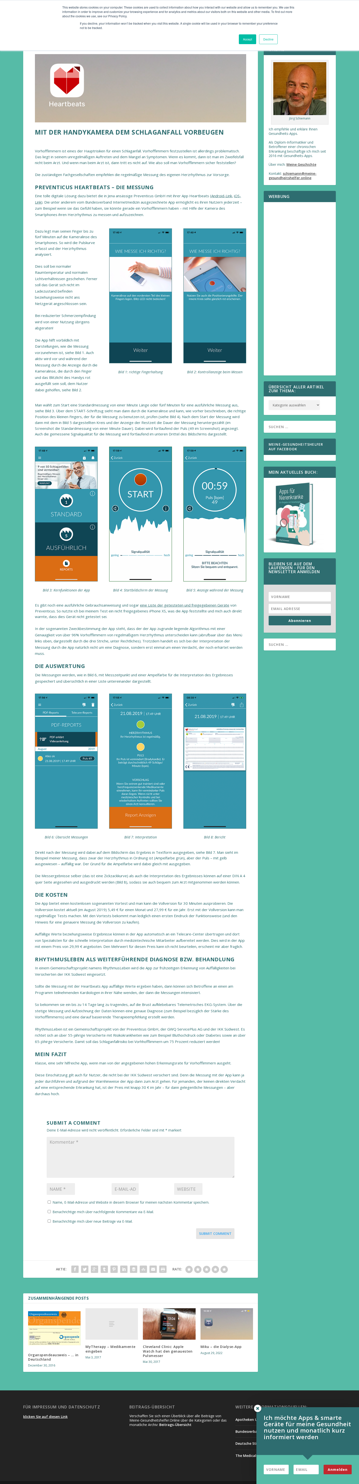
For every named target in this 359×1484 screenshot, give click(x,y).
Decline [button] (268, 39)
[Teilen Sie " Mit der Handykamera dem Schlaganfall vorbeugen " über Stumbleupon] (143, 1269)
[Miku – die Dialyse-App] (227, 1324)
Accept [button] (247, 39)
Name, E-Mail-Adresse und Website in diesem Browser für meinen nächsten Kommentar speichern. (131, 1202)
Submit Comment (215, 1233)
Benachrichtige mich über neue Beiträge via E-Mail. (93, 1221)
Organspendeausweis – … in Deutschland (53, 1357)
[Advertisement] (300, 292)
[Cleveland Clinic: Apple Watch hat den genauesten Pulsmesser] (169, 1324)
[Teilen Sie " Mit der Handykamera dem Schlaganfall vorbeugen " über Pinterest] (114, 1269)
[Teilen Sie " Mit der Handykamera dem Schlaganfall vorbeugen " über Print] (163, 1269)
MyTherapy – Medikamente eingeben (110, 1348)
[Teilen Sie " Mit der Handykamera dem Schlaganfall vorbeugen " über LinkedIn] (124, 1269)
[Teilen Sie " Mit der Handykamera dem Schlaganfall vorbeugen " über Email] (153, 1269)
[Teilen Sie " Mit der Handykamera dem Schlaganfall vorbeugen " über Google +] (94, 1269)
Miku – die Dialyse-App (221, 1346)
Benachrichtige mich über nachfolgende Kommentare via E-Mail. (103, 1211)
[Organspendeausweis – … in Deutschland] (54, 1328)
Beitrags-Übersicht (175, 1424)
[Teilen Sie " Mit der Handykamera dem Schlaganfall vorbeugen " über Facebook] (75, 1269)
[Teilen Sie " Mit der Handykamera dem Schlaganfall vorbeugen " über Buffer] (133, 1269)
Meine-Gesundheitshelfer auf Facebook (296, 446)
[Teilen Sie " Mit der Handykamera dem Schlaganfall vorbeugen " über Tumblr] (104, 1269)
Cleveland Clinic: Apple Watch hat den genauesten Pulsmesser (167, 1351)
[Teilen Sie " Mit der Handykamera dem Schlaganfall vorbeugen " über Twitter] (85, 1269)
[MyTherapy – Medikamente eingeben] (111, 1324)
